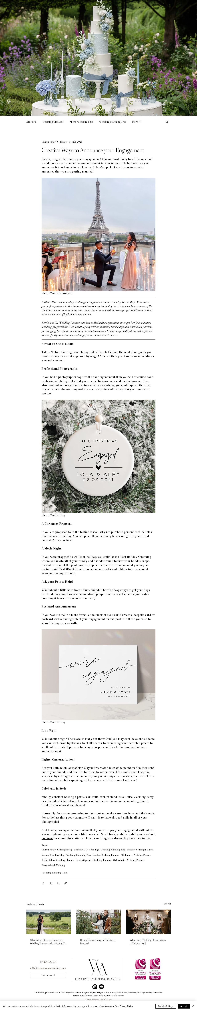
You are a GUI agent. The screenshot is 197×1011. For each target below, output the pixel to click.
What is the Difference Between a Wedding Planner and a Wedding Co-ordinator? (48, 941)
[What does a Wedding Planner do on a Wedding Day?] (148, 922)
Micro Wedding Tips (81, 121)
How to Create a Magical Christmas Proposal (97, 941)
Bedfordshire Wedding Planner (58, 860)
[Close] (193, 1006)
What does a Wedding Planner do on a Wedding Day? (148, 941)
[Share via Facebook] (43, 883)
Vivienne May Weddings (86, 849)
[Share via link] (65, 883)
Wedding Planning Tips (112, 121)
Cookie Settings (165, 1006)
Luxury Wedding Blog (53, 855)
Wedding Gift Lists (53, 121)
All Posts (31, 121)
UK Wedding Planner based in (48, 992)
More (135, 121)
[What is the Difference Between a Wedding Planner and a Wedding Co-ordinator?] (48, 922)
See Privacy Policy (124, 1006)
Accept (183, 1006)
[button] (166, 121)
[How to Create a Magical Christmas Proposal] (98, 922)
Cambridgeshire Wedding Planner (93, 860)
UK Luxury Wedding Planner (136, 855)
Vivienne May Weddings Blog (57, 849)
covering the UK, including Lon (92, 992)
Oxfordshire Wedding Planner (129, 860)
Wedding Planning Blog (113, 849)
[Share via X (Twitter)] (50, 883)
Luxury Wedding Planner (140, 849)
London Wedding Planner (106, 855)
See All (167, 903)
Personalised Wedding (53, 865)
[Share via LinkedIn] (58, 883)
